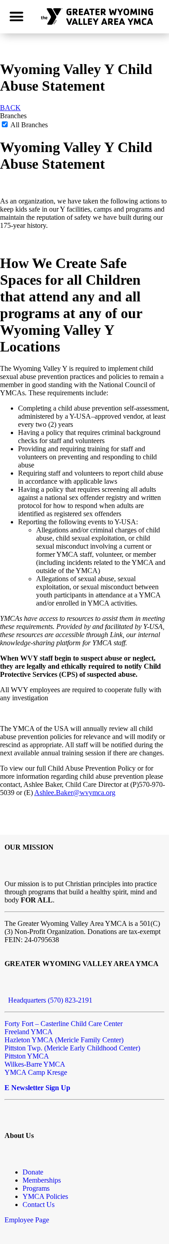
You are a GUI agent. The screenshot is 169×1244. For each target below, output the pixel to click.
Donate (33, 1172)
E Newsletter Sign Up (37, 1087)
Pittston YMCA (27, 1056)
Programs (36, 1188)
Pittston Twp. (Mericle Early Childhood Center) (72, 1048)
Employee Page (27, 1220)
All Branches (28, 125)
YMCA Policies (45, 1196)
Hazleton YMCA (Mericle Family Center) (64, 1040)
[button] (16, 16)
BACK (10, 107)
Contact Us (39, 1204)
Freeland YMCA (29, 1032)
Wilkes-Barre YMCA (35, 1064)
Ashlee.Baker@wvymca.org (74, 792)
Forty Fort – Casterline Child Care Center (64, 1023)
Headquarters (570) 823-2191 (48, 1000)
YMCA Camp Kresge (36, 1072)
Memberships (42, 1180)
